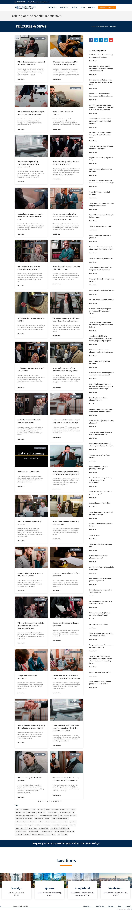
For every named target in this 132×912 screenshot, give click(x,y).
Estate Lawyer (31, 812)
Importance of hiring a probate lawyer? (101, 159)
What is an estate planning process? (29, 522)
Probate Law (54, 828)
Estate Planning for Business (100, 503)
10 (56, 801)
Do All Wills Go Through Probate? (101, 299)
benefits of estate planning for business (57, 809)
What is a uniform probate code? (101, 258)
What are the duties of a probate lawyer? (101, 280)
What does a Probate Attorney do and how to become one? (66, 779)
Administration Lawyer (22, 809)
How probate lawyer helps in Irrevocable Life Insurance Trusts (100, 311)
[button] (91, 40)
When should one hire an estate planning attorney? (29, 268)
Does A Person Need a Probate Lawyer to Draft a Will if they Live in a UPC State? (66, 728)
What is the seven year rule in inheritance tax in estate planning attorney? (31, 626)
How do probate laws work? (99, 672)
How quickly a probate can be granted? (100, 236)
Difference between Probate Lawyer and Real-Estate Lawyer (66, 677)
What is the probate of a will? (100, 226)
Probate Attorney (21, 828)
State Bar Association (38, 834)
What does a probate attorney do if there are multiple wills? (66, 473)
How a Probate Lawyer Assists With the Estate (100, 591)
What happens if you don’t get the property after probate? (31, 113)
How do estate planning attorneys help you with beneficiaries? (28, 164)
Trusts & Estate (28, 7)
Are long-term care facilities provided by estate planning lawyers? (100, 121)
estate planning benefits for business (27, 815)
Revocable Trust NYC (20, 906)
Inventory (28, 825)
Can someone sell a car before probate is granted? (100, 579)
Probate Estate (43, 828)
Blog (83, 7)
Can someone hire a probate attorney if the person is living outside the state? (101, 68)
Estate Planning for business (68, 815)
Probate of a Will (33, 831)
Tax (48, 834)
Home (93, 26)
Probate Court (32, 828)
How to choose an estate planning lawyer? (98, 557)
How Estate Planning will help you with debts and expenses (66, 319)
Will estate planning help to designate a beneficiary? (99, 614)
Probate (72, 825)
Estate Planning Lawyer (46, 822)
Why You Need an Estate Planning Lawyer (98, 399)
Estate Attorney (20, 812)
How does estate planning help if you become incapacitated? (31, 726)
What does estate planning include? (99, 193)
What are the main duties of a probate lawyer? (100, 492)
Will (59, 834)
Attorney (40, 809)
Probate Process (59, 831)
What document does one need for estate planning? (31, 63)
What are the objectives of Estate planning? (101, 422)
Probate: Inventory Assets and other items (31, 369)
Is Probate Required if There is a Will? (31, 319)
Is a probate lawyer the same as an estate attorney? (101, 646)
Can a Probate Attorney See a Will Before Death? (30, 574)
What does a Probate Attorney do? (100, 545)
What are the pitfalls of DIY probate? (29, 779)
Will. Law (65, 834)
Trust (53, 834)
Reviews (74, 7)
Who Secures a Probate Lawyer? (63, 113)
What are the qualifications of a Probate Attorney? (66, 163)
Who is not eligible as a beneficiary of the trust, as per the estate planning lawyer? (100, 338)
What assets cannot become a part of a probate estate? (100, 433)
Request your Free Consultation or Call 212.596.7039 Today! (66, 843)
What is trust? (94, 535)
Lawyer (40, 825)
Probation (19, 834)
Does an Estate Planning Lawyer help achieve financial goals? (101, 410)
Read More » (21, 79)
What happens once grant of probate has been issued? (100, 682)
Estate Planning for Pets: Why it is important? (101, 216)
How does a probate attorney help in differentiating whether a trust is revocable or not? (101, 107)
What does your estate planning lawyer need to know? (101, 204)
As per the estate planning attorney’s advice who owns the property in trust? (65, 217)
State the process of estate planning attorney (29, 421)
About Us (51, 7)
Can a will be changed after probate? (99, 362)
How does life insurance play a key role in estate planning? (66, 421)
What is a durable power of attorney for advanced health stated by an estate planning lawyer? (100, 659)
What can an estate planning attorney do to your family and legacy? (101, 324)
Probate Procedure (46, 831)
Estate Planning (52, 812)
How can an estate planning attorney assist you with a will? (101, 444)
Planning (64, 825)
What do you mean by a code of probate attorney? (101, 513)
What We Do (64, 7)
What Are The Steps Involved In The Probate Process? (101, 634)
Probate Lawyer (65, 828)
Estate (73, 809)
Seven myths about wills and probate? (65, 624)
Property (27, 834)
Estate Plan (41, 812)
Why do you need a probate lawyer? (99, 456)
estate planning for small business (26, 822)
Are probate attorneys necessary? (27, 677)
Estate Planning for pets (42, 818)
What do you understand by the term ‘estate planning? (65, 63)
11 (58, 801)
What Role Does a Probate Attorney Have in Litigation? (65, 369)
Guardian (72, 822)
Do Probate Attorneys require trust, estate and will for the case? (30, 217)
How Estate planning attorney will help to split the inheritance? (100, 480)
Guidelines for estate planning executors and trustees (101, 56)
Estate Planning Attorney (67, 812)
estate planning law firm (26, 8)
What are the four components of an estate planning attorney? (101, 248)
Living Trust (56, 825)
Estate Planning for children (24, 818)
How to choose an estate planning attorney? (98, 467)
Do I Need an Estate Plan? (28, 471)
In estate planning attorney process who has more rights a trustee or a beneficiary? (101, 386)
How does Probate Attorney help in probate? (101, 568)
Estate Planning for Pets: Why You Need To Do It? (100, 602)
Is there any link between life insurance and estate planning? (101, 181)
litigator (47, 825)
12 (60, 801)
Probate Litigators (21, 831)
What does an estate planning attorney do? (66, 522)
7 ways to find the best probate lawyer (100, 525)
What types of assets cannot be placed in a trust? (66, 268)
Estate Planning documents (48, 815)
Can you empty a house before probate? (66, 574)
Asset (33, 809)
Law (35, 825)
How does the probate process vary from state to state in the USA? (100, 82)
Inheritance (19, 825)
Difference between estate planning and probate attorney (101, 351)
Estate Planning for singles (59, 818)
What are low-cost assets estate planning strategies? (101, 147)
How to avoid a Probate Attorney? (101, 290)
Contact (91, 7)
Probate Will (70, 831)
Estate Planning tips (61, 822)
